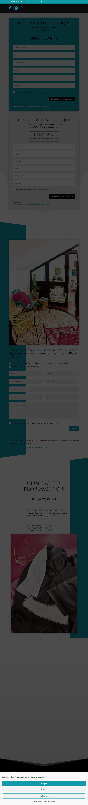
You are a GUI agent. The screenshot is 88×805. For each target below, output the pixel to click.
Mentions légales (50, 801)
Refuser (44, 790)
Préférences (44, 796)
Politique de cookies (38, 801)
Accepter (44, 784)
